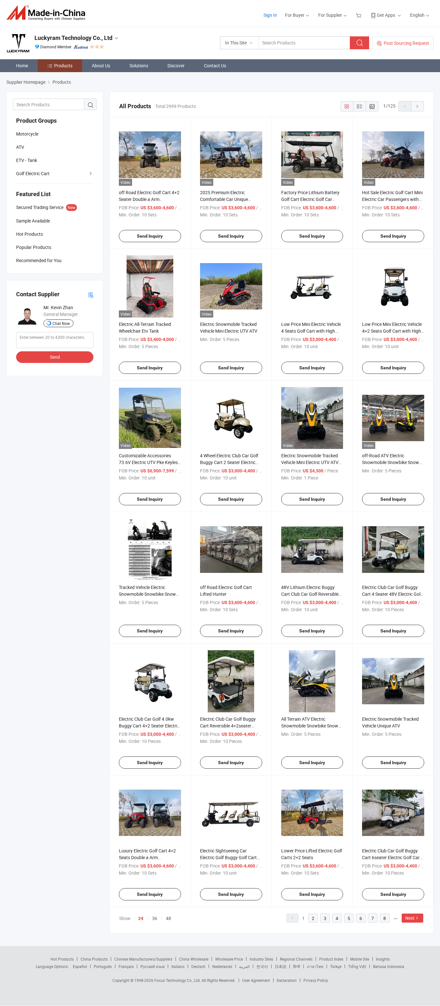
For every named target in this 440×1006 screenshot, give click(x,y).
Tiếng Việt (357, 966)
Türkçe (335, 966)
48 (168, 918)
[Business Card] (90, 294)
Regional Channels (296, 959)
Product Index (331, 959)
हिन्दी (296, 966)
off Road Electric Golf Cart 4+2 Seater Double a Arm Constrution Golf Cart (149, 199)
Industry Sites (261, 959)
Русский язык (152, 966)
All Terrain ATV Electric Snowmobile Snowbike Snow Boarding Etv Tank (309, 726)
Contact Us (215, 65)
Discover (176, 65)
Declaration (287, 980)
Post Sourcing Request (406, 43)
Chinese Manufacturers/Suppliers (143, 959)
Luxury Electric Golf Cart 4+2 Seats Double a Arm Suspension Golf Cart (147, 857)
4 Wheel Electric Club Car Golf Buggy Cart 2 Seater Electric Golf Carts (229, 462)
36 (154, 918)
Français (126, 966)
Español (80, 966)
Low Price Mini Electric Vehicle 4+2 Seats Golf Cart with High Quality (392, 331)
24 (140, 918)
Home (22, 65)
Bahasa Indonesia (388, 966)
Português (103, 966)
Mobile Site (359, 959)
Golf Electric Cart (33, 173)
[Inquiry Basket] (359, 15)
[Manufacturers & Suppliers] (47, 12)
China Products (94, 959)
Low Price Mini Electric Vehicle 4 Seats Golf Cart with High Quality (311, 331)
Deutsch (198, 966)
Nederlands (222, 966)
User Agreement (256, 980)
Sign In (270, 15)
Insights (383, 959)
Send (55, 357)
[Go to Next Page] (417, 106)
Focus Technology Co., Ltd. (178, 980)
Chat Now (61, 323)
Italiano (178, 966)
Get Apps (386, 15)
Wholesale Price (229, 959)
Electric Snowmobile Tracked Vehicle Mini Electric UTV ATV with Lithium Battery (310, 462)
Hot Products (62, 959)
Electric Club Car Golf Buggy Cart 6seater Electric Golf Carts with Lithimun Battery (393, 857)
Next (410, 918)
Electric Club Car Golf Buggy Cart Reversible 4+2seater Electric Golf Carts (228, 726)
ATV (20, 147)
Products (63, 65)
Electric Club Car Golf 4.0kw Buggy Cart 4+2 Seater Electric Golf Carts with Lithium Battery (150, 726)
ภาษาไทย (315, 966)
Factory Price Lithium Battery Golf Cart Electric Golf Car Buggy (310, 199)
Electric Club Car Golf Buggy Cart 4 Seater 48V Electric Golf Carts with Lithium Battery (392, 594)
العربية (244, 966)
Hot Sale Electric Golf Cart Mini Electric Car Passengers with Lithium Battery (392, 199)
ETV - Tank (26, 160)
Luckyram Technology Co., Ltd (73, 37)
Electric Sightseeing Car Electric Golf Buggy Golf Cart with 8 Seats (228, 857)
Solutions (138, 65)
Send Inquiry (150, 236)
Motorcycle (27, 134)
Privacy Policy (315, 980)
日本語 (280, 966)
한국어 (262, 966)
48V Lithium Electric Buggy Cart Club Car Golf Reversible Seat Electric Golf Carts (310, 594)
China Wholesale (193, 959)
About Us (101, 65)
